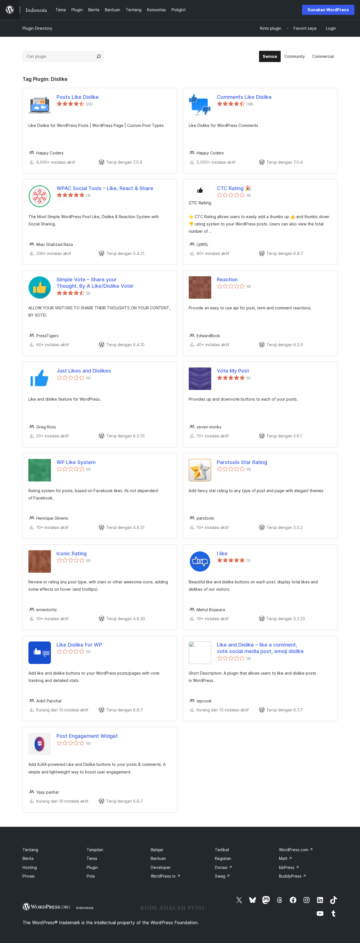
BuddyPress (292, 876)
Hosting (29, 867)
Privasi (28, 876)
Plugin (92, 867)
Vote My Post (233, 371)
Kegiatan (223, 858)
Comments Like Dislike (244, 97)
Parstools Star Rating (242, 462)
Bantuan (158, 858)
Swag (222, 876)
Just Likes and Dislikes (84, 371)
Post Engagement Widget (87, 736)
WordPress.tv (166, 876)
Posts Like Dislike (78, 97)
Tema (92, 858)
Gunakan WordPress (328, 9)
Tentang (30, 849)
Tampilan (95, 849)
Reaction (227, 279)
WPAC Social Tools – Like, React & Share (105, 188)
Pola (91, 876)
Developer (161, 867)
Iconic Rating (72, 553)
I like (222, 553)
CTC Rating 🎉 (234, 188)
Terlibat (222, 849)
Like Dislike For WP (79, 645)
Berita (27, 858)
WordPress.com (296, 849)
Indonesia (84, 907)
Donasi (223, 867)
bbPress (289, 867)
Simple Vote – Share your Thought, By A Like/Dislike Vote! (95, 283)
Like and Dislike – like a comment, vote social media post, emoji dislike (260, 648)
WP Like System (76, 462)
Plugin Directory (37, 28)
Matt (285, 858)
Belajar (157, 849)
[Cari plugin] (98, 56)
